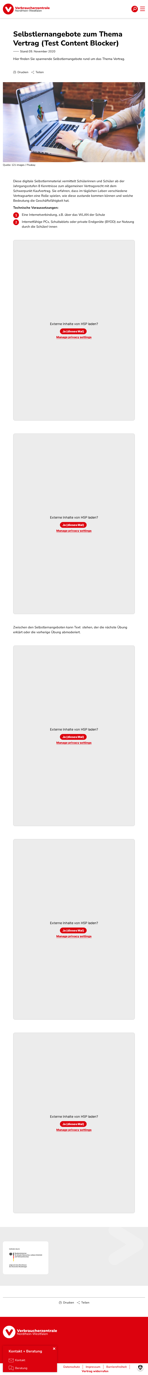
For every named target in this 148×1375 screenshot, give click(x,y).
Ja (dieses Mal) (73, 331)
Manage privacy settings (74, 337)
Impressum (93, 1367)
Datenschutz (71, 1367)
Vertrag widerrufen (95, 1371)
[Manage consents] (140, 1367)
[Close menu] (54, 1348)
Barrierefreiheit (116, 1367)
